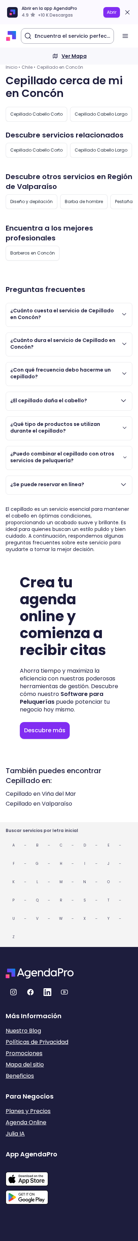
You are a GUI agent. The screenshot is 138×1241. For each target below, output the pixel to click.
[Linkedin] (47, 992)
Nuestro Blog (23, 1031)
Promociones (24, 1053)
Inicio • (13, 67)
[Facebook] (30, 992)
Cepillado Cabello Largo (101, 114)
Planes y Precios (28, 1111)
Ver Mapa (74, 56)
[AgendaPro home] (11, 36)
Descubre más (44, 730)
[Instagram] (13, 992)
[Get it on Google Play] (31, 1195)
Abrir (111, 12)
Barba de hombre (84, 201)
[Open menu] (125, 36)
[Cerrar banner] (127, 12)
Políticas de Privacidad (37, 1042)
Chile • (28, 67)
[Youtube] (64, 992)
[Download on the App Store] (31, 1175)
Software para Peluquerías (61, 698)
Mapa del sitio (25, 1064)
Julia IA (15, 1134)
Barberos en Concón (32, 253)
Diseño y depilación (31, 201)
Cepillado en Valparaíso (39, 804)
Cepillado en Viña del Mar (41, 794)
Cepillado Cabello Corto (36, 114)
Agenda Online (26, 1122)
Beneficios (20, 1076)
